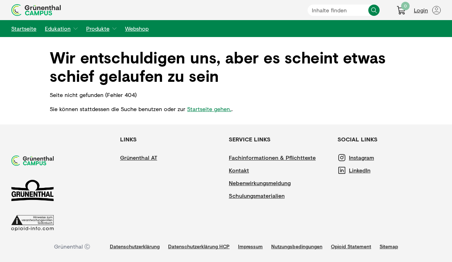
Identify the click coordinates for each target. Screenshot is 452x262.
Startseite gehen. (209, 109)
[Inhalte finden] (374, 10)
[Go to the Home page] (36, 10)
